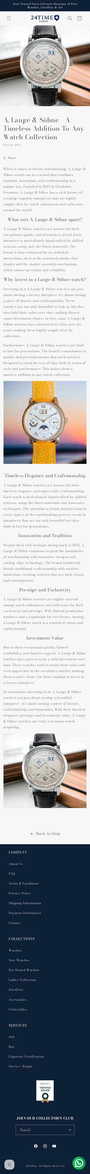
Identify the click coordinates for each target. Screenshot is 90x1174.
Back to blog (48, 833)
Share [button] (12, 157)
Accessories (18, 999)
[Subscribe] (69, 1130)
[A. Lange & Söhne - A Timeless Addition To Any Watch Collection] (45, 807)
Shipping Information (25, 903)
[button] (9, 18)
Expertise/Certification (26, 1056)
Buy (12, 1046)
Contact (15, 922)
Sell (12, 1036)
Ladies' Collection (22, 979)
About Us (16, 863)
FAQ (12, 873)
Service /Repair (21, 1066)
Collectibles (18, 1009)
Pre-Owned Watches (24, 970)
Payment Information (25, 912)
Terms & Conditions (24, 883)
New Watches (19, 960)
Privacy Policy (20, 893)
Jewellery (16, 989)
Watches (15, 950)
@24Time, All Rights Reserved (45, 1166)
